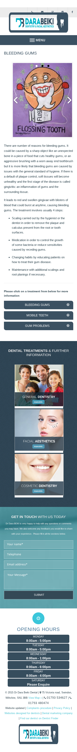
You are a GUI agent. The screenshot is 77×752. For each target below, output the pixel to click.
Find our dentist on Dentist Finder (39, 718)
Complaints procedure (39, 708)
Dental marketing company (57, 713)
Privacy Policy (62, 708)
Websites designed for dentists (22, 713)
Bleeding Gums (37, 304)
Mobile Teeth (37, 315)
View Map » (35, 697)
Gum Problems (37, 325)
